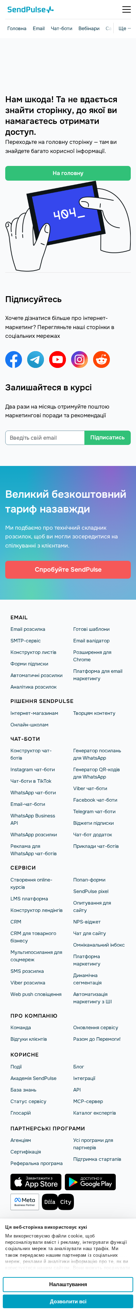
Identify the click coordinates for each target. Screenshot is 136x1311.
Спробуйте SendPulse (68, 569)
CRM (15, 922)
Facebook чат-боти (95, 800)
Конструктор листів (33, 652)
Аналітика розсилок (33, 687)
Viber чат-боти (90, 788)
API (77, 1090)
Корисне (24, 1054)
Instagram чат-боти (32, 769)
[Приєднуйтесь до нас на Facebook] (13, 359)
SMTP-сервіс (25, 640)
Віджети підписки (93, 823)
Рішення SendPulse (42, 701)
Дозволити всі (68, 1301)
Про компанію (34, 1015)
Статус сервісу (28, 1101)
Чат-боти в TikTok (30, 781)
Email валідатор (91, 640)
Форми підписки (29, 664)
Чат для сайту (89, 933)
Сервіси (23, 867)
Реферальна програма (36, 1163)
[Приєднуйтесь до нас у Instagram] (79, 359)
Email (39, 28)
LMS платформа (29, 898)
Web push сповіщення (35, 994)
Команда (20, 1027)
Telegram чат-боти (94, 811)
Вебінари (88, 28)
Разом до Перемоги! (97, 1039)
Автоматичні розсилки (36, 675)
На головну (68, 173)
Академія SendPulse (33, 1078)
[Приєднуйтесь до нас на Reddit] (101, 359)
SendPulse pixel (90, 891)
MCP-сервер (88, 1101)
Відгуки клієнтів (28, 1039)
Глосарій (20, 1113)
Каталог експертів (94, 1113)
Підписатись (107, 437)
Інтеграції (84, 1078)
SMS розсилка (27, 971)
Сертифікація (25, 1152)
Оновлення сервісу (95, 1027)
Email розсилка (27, 629)
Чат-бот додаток (92, 834)
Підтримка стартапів (97, 1159)
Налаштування (68, 1284)
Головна (17, 28)
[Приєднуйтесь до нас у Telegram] (35, 359)
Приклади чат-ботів (96, 846)
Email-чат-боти (27, 804)
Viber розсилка (27, 982)
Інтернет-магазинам (34, 713)
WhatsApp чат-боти (33, 792)
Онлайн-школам (29, 724)
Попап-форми (89, 880)
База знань (23, 1090)
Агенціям (20, 1140)
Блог (78, 1067)
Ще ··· (125, 28)
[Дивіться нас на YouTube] (57, 359)
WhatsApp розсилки (33, 834)
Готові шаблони (91, 629)
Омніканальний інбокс (99, 945)
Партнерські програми (47, 1128)
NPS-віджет (87, 922)
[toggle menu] (126, 9)
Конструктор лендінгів (36, 910)
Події (16, 1067)
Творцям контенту (94, 713)
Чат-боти (61, 28)
